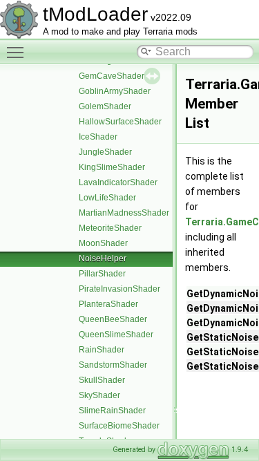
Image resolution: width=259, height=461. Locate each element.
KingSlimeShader (112, 167)
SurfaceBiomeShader (119, 426)
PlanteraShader (108, 304)
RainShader (101, 350)
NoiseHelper (102, 258)
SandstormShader (113, 365)
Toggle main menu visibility (18, 51)
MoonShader (103, 243)
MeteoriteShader (110, 228)
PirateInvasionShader (119, 289)
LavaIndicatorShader (118, 182)
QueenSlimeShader (116, 334)
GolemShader (105, 106)
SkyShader (99, 395)
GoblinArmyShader (115, 91)
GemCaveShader (111, 76)
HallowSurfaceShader (120, 121)
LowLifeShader (107, 198)
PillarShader (102, 274)
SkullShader (102, 380)
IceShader (98, 137)
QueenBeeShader (113, 319)
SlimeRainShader (112, 410)
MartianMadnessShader (124, 213)
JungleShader (105, 152)
